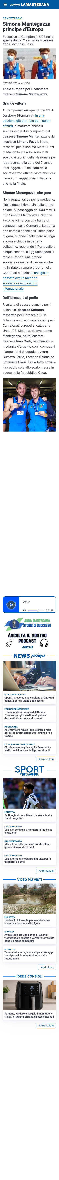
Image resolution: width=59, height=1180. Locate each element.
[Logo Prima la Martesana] (29, 4)
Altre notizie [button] (46, 759)
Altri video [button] (47, 967)
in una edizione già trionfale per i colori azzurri (27, 120)
